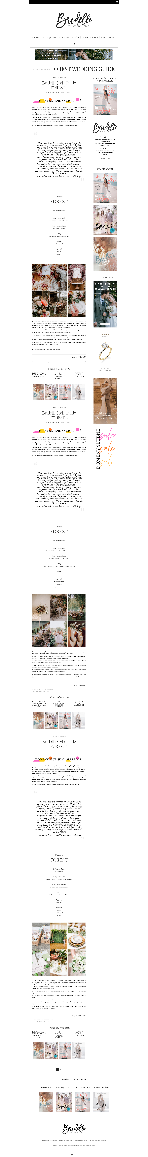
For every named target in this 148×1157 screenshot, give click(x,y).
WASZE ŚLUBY (76, 37)
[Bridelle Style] (46, 1102)
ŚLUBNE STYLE (94, 37)
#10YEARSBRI (40, 2)
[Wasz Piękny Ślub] (64, 1102)
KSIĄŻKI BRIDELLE (48, 2)
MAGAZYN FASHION (79, 2)
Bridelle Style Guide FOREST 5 (59, 85)
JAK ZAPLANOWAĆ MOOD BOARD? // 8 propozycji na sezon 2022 (39, 375)
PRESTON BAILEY (74, 1144)
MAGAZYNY (104, 37)
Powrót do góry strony (74, 1148)
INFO (43, 37)
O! (53, 2)
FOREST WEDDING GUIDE (49, 361)
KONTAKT (94, 2)
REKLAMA (58, 2)
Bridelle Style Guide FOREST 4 (59, 415)
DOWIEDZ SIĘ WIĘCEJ (105, 158)
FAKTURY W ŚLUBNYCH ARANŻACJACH (79, 374)
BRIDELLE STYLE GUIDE (59, 77)
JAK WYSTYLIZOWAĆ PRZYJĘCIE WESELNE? (59, 375)
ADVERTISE (64, 2)
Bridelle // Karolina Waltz (54, 92)
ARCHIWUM (112, 37)
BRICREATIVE (70, 2)
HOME (34, 2)
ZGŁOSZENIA (87, 2)
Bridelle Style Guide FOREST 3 (59, 744)
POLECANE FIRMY (64, 37)
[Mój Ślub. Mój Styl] (82, 1102)
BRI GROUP (85, 37)
